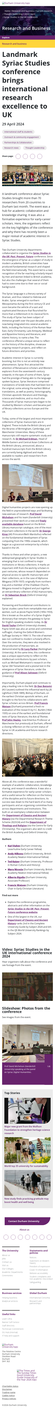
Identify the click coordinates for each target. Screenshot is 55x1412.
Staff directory (8, 1325)
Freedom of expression (40, 1266)
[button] (48, 1058)
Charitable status (10, 1386)
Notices (33, 1257)
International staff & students (18, 131)
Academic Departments (12, 1272)
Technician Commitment (13, 1329)
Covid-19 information (39, 1269)
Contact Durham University (24, 1221)
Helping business (9, 1297)
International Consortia (40, 1297)
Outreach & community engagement (21, 137)
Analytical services (10, 1301)
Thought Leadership (34, 147)
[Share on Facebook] (32, 156)
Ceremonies (7, 1275)
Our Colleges (8, 1268)
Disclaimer (7, 1389)
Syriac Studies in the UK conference (21, 17)
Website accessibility (39, 1273)
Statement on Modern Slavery (39, 1261)
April (33, 14)
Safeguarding (35, 1282)
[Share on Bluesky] (18, 157)
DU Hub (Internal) (10, 1332)
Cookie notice (8, 1395)
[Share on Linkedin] (39, 156)
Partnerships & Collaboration (18, 142)
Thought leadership (13, 14)
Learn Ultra (7, 1318)
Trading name (8, 1392)
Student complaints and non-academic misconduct (41, 1277)
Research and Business (26, 28)
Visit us (5, 1265)
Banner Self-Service (10, 1322)
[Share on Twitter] (25, 156)
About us (25, 1230)
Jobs (4, 1258)
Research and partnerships (36, 1302)
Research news (11, 147)
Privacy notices (9, 1398)
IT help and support (10, 1335)
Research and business (23, 11)
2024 (26, 14)
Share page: (7, 156)
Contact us (7, 1262)
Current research (44, 11)
